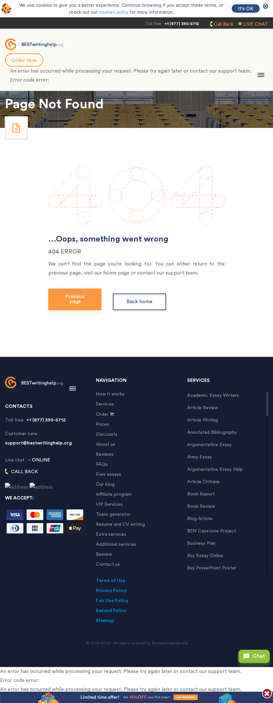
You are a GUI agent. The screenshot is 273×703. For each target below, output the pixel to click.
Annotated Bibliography (212, 432)
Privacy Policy (111, 590)
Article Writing (202, 420)
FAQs (102, 464)
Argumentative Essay (209, 444)
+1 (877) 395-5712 (181, 24)
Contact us (108, 564)
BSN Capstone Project (211, 531)
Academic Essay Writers (213, 395)
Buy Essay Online (205, 555)
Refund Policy (111, 610)
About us (105, 444)
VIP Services (109, 504)
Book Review (201, 506)
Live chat (255, 24)
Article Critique (203, 481)
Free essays (108, 474)
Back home (139, 301)
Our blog (105, 484)
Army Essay (199, 457)
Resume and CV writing (120, 524)
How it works (110, 394)
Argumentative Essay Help (215, 469)
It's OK (245, 8)
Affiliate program (114, 494)
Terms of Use (110, 580)
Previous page (75, 299)
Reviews (105, 454)
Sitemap (105, 620)
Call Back (223, 24)
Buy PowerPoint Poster (211, 568)
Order (102, 414)
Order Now (24, 60)
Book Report (201, 494)
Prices (102, 424)
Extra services (111, 534)
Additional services (116, 544)
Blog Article (199, 518)
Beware (104, 554)
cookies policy (114, 12)
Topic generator (113, 514)
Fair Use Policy (112, 600)
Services (105, 404)
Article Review (202, 407)
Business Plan (201, 543)
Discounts (107, 434)
